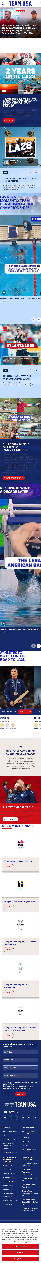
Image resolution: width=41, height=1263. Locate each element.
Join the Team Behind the (30, 1132)
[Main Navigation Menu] (38, 3)
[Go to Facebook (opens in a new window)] (5, 1117)
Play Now (8, 120)
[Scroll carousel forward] (39, 319)
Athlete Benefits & (11, 1195)
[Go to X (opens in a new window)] (11, 1117)
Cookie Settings (20, 1246)
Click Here (9, 819)
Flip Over (26, 711)
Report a (10, 1152)
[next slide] (36, 172)
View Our (14, 478)
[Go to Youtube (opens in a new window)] (29, 1117)
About (7, 1169)
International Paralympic (30, 1172)
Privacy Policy (33, 1082)
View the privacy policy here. (24, 1242)
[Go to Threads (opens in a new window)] (35, 1117)
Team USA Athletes (9, 1131)
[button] (20, 162)
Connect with (29, 1150)
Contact (7, 1204)
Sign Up (20, 1094)
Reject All (20, 1253)
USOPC (10, 1200)
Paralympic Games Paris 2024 (28, 1186)
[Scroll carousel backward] (33, 319)
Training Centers (9, 1177)
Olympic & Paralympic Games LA (30, 1209)
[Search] (2, 3)
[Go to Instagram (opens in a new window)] (17, 1117)
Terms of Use (9, 1084)
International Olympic (30, 1164)
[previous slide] (30, 172)
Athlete (10, 1139)
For (7, 1189)
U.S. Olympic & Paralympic (11, 1145)
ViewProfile (8, 712)
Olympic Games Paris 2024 (29, 1179)
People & (10, 1173)
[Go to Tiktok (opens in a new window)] (23, 1117)
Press (9, 1181)
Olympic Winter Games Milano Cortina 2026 (30, 1193)
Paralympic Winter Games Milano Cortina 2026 (30, 1202)
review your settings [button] (22, 761)
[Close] (38, 1226)
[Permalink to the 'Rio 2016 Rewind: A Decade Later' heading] (30, 491)
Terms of (21, 1088)
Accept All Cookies (20, 1259)
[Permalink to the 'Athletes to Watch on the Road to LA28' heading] (26, 659)
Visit (4, 1135)
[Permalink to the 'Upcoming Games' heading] (35, 825)
